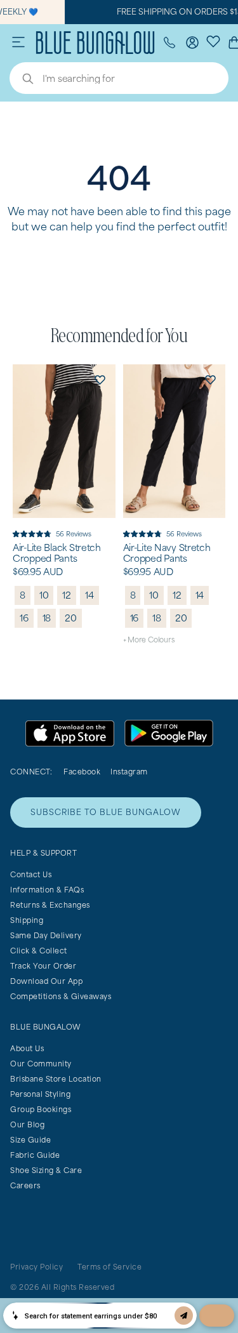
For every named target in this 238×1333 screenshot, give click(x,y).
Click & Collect (38, 950)
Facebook (81, 771)
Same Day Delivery (46, 935)
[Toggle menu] (18, 42)
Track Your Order (43, 966)
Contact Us (30, 874)
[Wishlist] (213, 40)
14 (89, 595)
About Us (27, 1048)
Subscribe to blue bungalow (105, 812)
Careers (25, 1185)
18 (47, 618)
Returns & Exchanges (50, 905)
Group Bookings (40, 1109)
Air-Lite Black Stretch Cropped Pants (57, 553)
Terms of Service (109, 1267)
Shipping (26, 920)
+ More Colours (149, 639)
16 (24, 618)
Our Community (41, 1063)
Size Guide (30, 1140)
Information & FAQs (47, 889)
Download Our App (46, 981)
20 (71, 618)
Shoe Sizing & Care (46, 1170)
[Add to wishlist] (100, 379)
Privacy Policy (36, 1267)
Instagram (129, 771)
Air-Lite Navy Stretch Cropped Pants (167, 553)
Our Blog (27, 1124)
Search (21, 80)
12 (66, 595)
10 (44, 595)
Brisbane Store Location (56, 1079)
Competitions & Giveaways (60, 996)
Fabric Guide (35, 1155)
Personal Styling (40, 1094)
